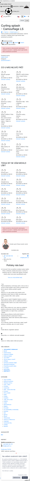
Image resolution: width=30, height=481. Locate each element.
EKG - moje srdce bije (9, 389)
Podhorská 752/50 (6, 449)
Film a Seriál (7, 393)
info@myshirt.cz (7, 446)
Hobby (5, 396)
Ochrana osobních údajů (10, 362)
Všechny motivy (8, 383)
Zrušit (26, 20)
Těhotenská (7, 418)
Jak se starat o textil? (9, 359)
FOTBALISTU (15, 11)
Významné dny (8, 423)
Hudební (6, 398)
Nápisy (5, 406)
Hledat (22, 20)
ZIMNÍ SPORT (4, 57)
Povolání (6, 408)
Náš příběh (7, 369)
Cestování (6, 388)
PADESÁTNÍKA (6, 6)
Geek (5, 394)
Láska (5, 403)
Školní (5, 416)
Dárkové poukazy (8, 381)
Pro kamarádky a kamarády (11, 409)
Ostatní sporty (14, 32)
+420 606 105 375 (8, 444)
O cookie (6, 367)
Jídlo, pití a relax (8, 399)
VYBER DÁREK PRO (5, 4)
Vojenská (6, 421)
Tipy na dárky (7, 379)
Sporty (6, 32)
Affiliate (6, 361)
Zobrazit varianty (5, 79)
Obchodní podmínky (9, 364)
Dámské (10, 42)
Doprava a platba (8, 354)
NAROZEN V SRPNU (18, 6)
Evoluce (6, 391)
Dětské (16, 42)
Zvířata (6, 424)
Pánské (4, 42)
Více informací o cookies (7, 470)
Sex (5, 413)
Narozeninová (7, 404)
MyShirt (6, 426)
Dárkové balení (8, 356)
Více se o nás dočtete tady (15, 277)
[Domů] (1, 32)
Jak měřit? (6, 357)
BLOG (5, 351)
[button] (19, 16)
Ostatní (22, 42)
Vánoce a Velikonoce (9, 419)
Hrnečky (6, 386)
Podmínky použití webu (10, 366)
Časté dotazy (7, 352)
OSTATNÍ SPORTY (5, 60)
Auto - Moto (7, 384)
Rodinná (6, 411)
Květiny (6, 401)
